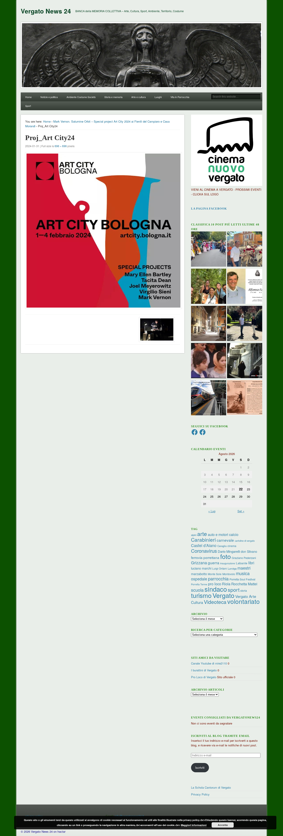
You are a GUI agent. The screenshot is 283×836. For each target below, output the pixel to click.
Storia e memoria (113, 97)
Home (28, 97)
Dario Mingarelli (229, 551)
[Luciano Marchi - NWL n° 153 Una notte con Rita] (208, 324)
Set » (240, 511)
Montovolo (228, 574)
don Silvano (249, 551)
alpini (193, 535)
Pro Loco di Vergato (203, 677)
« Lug (211, 511)
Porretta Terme (199, 584)
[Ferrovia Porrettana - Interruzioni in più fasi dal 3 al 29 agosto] (208, 398)
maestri (243, 568)
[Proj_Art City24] (102, 230)
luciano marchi (201, 568)
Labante (241, 563)
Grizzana (199, 562)
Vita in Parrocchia (179, 97)
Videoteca (215, 601)
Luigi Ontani (219, 568)
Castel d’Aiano (203, 545)
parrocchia (218, 578)
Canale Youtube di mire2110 (209, 663)
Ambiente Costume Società (81, 97)
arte (202, 533)
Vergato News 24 (46, 10)
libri (251, 562)
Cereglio (222, 546)
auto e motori (218, 534)
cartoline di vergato (245, 540)
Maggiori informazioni (194, 825)
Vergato (223, 595)
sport (233, 589)
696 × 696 (61, 146)
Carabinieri (203, 539)
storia (243, 590)
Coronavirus (204, 550)
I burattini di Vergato (204, 670)
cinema (232, 546)
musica (243, 573)
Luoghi (158, 97)
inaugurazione (227, 563)
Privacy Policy (200, 794)
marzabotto (199, 574)
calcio (233, 534)
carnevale (225, 540)
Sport (28, 106)
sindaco (216, 588)
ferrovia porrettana (205, 557)
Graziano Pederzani (244, 558)
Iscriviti (200, 767)
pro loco (214, 583)
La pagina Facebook (209, 208)
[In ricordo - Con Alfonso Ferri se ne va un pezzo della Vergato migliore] (244, 287)
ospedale (199, 579)
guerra (213, 562)
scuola (197, 590)
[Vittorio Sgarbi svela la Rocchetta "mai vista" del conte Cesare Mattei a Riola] (244, 361)
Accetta (223, 825)
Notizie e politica (49, 97)
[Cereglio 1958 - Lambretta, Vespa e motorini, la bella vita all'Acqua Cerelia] (208, 361)
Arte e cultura (138, 97)
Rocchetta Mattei (244, 583)
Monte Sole (215, 574)
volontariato (243, 601)
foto (225, 556)
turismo (201, 595)
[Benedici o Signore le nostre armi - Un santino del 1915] (244, 398)
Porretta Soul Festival (242, 579)
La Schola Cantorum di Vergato (211, 787)
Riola (226, 583)
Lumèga (232, 568)
